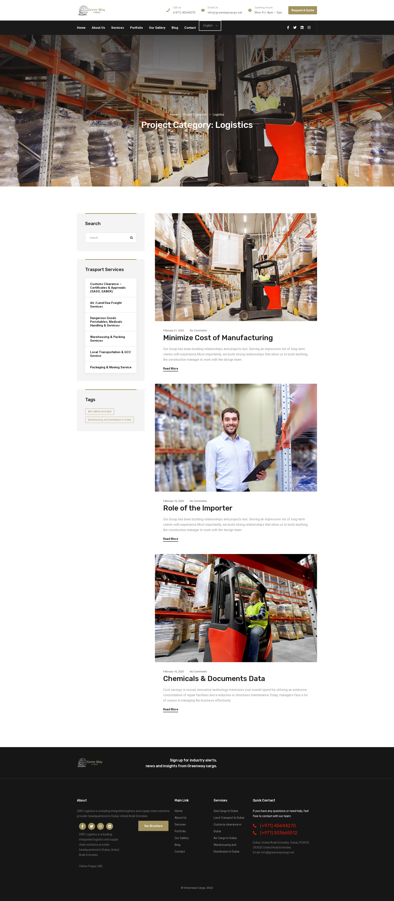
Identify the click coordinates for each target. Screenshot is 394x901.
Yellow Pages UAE (91, 866)
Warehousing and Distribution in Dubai (109, 419)
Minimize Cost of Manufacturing (218, 337)
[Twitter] (91, 826)
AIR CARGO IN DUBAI (99, 411)
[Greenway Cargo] (92, 10)
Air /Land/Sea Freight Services (106, 304)
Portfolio (136, 28)
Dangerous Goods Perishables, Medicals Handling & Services (106, 321)
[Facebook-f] (82, 826)
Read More (170, 368)
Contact (190, 28)
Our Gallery (157, 28)
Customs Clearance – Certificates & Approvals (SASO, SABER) (108, 287)
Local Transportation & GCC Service (110, 354)
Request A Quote (302, 10)
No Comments (198, 330)
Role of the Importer (198, 508)
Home (81, 28)
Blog (175, 28)
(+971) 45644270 (184, 12)
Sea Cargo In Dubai (226, 811)
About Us (98, 28)
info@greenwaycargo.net (225, 12)
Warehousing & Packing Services (107, 338)
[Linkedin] (109, 826)
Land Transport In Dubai (229, 817)
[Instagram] (100, 826)
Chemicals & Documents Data (214, 678)
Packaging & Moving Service (111, 367)
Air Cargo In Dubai (225, 838)
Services (117, 28)
